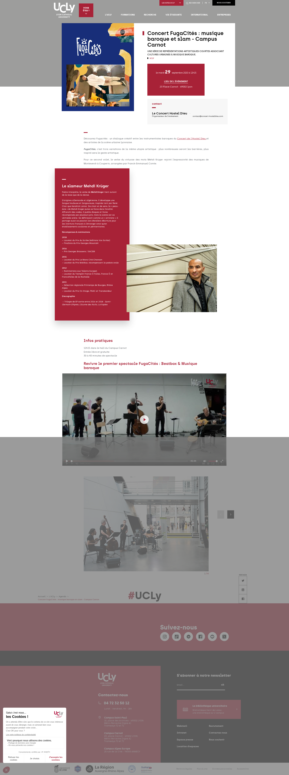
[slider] (129, 461)
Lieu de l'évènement (176, 81)
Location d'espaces (188, 746)
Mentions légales (184, 769)
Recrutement (216, 726)
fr (206, 3)
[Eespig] (78, 770)
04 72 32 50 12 (116, 703)
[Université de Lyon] (62, 770)
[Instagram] (164, 636)
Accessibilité (243, 769)
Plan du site (202, 769)
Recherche (150, 14)
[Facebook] (200, 636)
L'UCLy (108, 14)
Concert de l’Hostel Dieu (191, 138)
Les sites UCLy (168, 3)
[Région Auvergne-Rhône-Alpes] (105, 770)
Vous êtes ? (86, 9)
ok (222, 684)
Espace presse (185, 739)
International (199, 14)
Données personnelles (222, 769)
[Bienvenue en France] (132, 770)
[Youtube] (212, 636)
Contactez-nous (218, 733)
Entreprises (224, 14)
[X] (224, 636)
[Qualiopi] (146, 770)
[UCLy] (64, 10)
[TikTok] (176, 636)
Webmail (182, 726)
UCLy (151, 58)
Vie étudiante (174, 14)
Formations (128, 14)
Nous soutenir (224, 3)
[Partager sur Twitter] (243, 580)
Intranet (181, 733)
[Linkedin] (188, 636)
